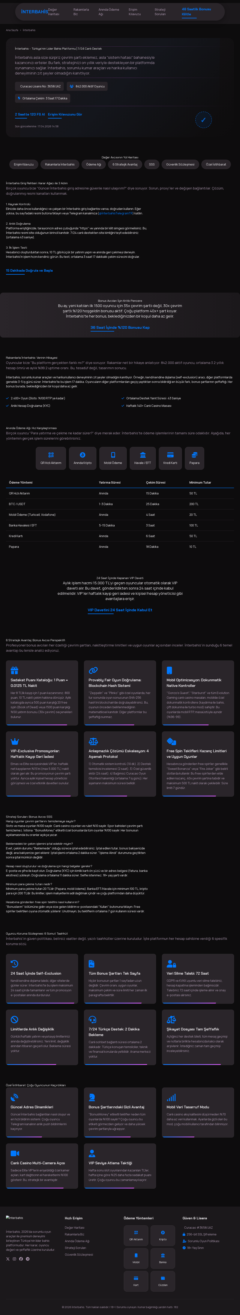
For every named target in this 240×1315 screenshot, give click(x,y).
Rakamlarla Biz (81, 11)
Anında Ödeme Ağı (109, 11)
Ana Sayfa (12, 30)
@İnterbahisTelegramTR (116, 213)
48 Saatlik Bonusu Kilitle (196, 11)
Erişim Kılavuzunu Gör (65, 114)
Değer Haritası (53, 11)
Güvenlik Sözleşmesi (180, 164)
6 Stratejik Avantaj (125, 164)
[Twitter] (8, 1259)
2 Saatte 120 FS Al (30, 114)
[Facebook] (21, 1259)
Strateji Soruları (160, 11)
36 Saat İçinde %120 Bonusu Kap (120, 327)
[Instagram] (14, 1259)
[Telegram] (27, 1259)
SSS (152, 164)
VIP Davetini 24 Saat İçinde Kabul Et (120, 610)
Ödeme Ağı (93, 164)
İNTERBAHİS (34, 12)
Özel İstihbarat (216, 164)
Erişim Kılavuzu (135, 11)
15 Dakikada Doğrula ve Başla (29, 270)
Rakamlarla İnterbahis (60, 164)
